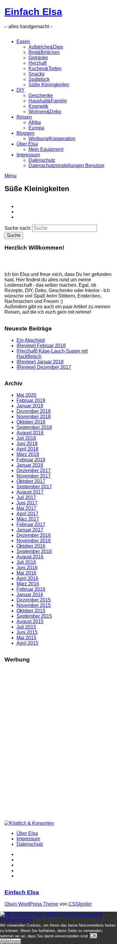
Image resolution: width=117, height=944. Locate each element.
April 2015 (27, 643)
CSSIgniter (80, 904)
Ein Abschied (30, 340)
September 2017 (34, 486)
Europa (36, 127)
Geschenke (40, 95)
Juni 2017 (27, 502)
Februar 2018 (30, 459)
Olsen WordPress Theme (31, 904)
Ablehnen (10, 941)
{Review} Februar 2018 (41, 345)
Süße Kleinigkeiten (48, 84)
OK (93, 935)
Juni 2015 (27, 632)
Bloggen (25, 133)
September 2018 (34, 427)
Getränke (38, 57)
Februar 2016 (30, 589)
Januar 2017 (29, 529)
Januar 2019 (29, 405)
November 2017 (33, 475)
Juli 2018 (26, 438)
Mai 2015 (26, 637)
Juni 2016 (27, 567)
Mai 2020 (26, 395)
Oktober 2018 (30, 422)
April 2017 (27, 513)
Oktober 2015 (30, 610)
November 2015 (33, 605)
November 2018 (33, 416)
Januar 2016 (29, 594)
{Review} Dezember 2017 (43, 367)
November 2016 (33, 540)
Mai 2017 (26, 508)
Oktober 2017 (30, 481)
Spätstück (39, 79)
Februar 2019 (30, 400)
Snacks (36, 73)
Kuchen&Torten (45, 68)
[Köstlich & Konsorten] (29, 823)
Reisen (24, 117)
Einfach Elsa (33, 11)
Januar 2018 (29, 465)
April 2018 (27, 448)
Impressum (28, 154)
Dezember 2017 (33, 470)
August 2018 (30, 432)
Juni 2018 (27, 443)
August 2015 (30, 621)
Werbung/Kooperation (51, 138)
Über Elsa (27, 143)
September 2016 (34, 551)
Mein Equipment (45, 149)
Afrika (34, 122)
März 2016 (27, 583)
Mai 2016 (26, 573)
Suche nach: (17, 228)
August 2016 (30, 556)
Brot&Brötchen (44, 52)
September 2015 (34, 616)
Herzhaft (37, 63)
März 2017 (27, 519)
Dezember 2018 (33, 411)
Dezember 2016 (33, 535)
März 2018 (27, 454)
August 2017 (30, 492)
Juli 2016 (26, 562)
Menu (10, 175)
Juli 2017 (26, 497)
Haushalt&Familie (47, 100)
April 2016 (27, 578)
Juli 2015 (26, 626)
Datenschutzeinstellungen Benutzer (66, 165)
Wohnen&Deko (44, 111)
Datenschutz (41, 160)
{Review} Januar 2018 (40, 361)
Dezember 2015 (33, 599)
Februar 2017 (30, 524)
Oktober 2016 (30, 546)
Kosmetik (38, 106)
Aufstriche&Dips (45, 46)
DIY (20, 90)
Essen (23, 41)
